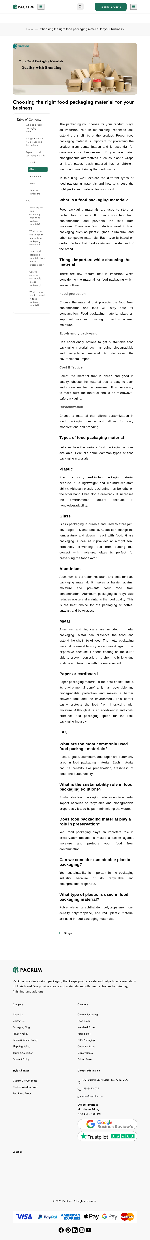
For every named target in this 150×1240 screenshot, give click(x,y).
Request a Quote (111, 7)
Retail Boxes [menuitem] (84, 1033)
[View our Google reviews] (107, 1124)
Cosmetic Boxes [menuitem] (86, 1046)
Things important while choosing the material (35, 142)
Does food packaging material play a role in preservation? (37, 258)
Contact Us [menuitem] (19, 1021)
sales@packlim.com (92, 1096)
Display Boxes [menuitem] (85, 1053)
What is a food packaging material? (34, 128)
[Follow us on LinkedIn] (75, 1230)
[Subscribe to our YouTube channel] (88, 1230)
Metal (32, 183)
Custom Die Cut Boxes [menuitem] (25, 1080)
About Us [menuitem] (18, 1014)
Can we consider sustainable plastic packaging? (35, 278)
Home (29, 29)
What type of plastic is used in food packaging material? (36, 298)
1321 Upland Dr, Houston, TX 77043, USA (105, 1080)
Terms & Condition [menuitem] (23, 1053)
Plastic (32, 162)
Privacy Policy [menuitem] (20, 1033)
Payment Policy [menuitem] (21, 1059)
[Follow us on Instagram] (82, 1230)
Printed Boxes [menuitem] (85, 1059)
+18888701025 (90, 1088)
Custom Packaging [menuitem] (88, 1014)
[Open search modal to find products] (80, 6)
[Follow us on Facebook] (61, 1230)
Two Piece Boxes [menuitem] (22, 1093)
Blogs (68, 933)
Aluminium (35, 176)
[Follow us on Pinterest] (68, 1230)
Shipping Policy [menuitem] (21, 1046)
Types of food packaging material (36, 153)
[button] (41, 7)
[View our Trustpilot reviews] (107, 1136)
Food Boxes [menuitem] (84, 1021)
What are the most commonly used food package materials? (36, 216)
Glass (32, 169)
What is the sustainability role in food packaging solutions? (36, 237)
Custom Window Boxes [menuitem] (25, 1087)
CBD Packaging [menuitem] (86, 1040)
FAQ (28, 200)
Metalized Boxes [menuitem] (86, 1027)
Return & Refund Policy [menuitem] (25, 1040)
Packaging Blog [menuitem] (21, 1027)
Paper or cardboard (34, 192)
